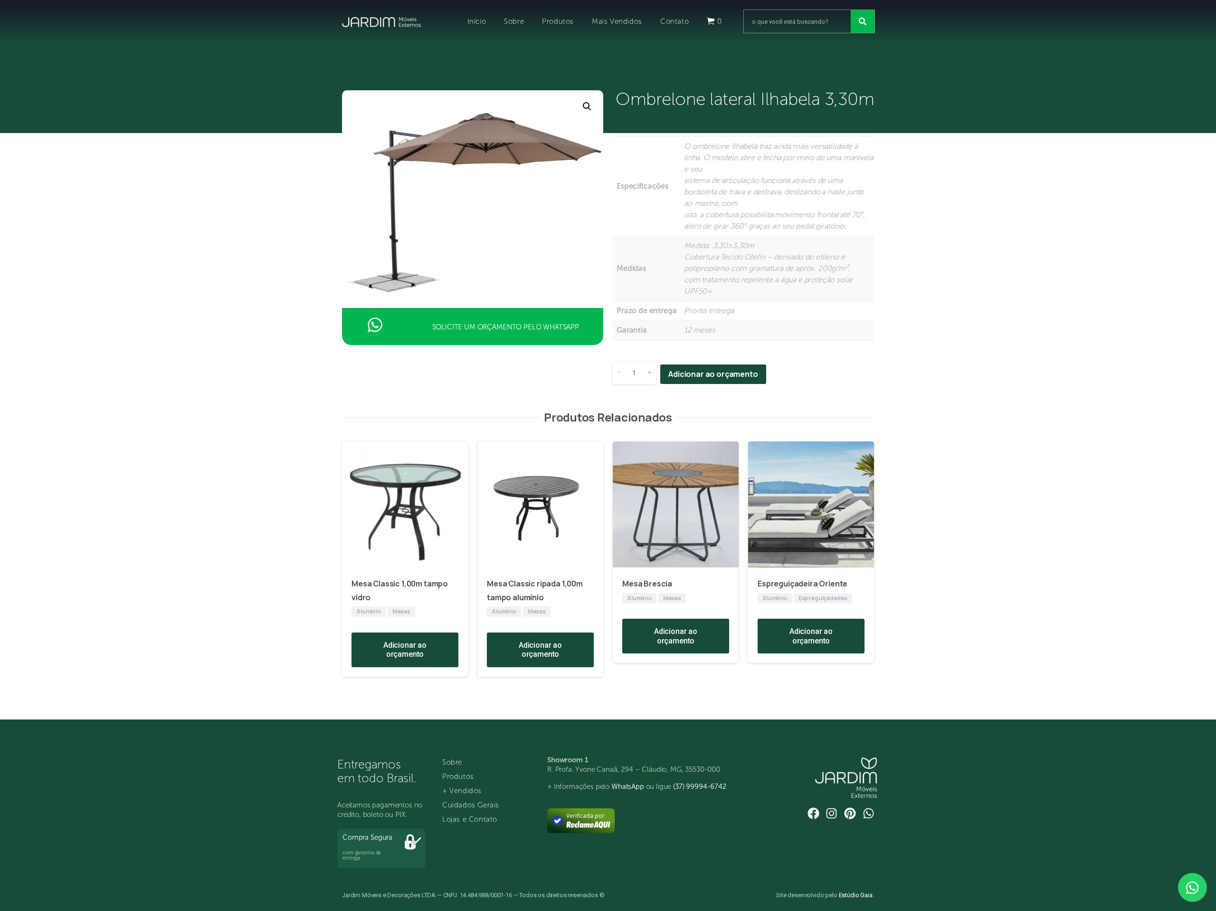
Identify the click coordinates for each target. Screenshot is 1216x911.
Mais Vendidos (617, 21)
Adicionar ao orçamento (713, 374)
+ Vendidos (462, 790)
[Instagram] (831, 813)
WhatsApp (627, 786)
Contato (674, 21)
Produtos (558, 21)
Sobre (514, 21)
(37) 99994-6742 (699, 786)
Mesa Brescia (647, 583)
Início (476, 21)
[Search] (862, 21)
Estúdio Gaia (856, 895)
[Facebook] (813, 813)
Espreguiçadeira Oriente (802, 583)
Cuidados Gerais (470, 805)
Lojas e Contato (469, 819)
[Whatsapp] (868, 813)
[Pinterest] (850, 813)
